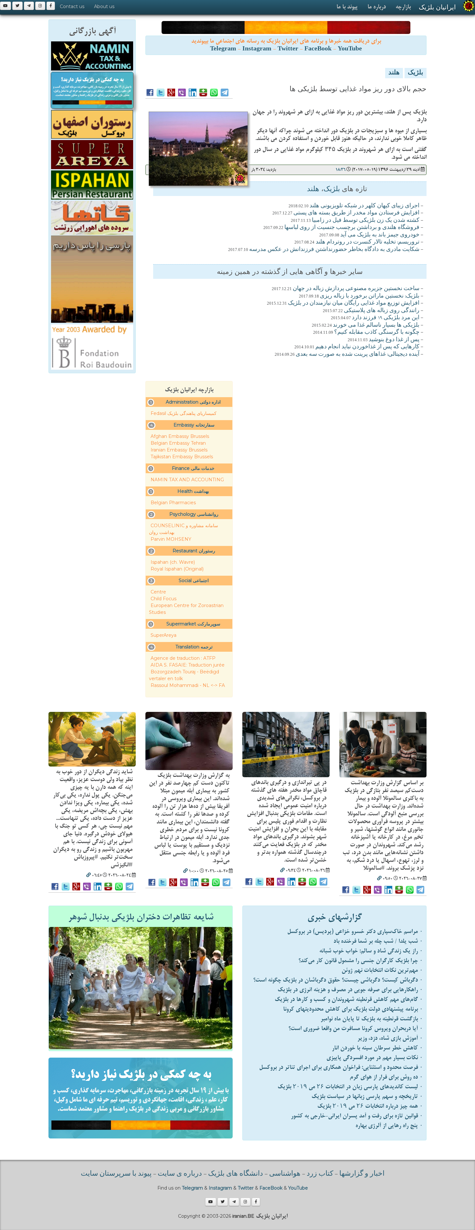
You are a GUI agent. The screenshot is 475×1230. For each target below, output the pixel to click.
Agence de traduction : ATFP (183, 658)
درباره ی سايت (180, 1174)
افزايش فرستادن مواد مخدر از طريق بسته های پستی (356, 213)
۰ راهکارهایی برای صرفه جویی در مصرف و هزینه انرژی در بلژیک (350, 990)
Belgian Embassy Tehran (178, 443)
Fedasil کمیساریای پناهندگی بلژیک (183, 413)
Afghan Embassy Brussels (180, 436)
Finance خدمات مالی (193, 468)
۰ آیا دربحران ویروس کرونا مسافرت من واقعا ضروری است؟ (355, 1029)
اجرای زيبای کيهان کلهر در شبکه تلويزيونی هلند (364, 206)
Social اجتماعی (194, 580)
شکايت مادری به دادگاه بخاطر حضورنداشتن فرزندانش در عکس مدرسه (334, 249)
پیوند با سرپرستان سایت (116, 1174)
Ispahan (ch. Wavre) (173, 562)
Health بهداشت (193, 491)
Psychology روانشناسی (193, 514)
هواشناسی (285, 1174)
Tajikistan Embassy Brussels (182, 457)
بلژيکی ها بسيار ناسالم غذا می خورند (376, 325)
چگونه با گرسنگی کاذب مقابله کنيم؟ (376, 332)
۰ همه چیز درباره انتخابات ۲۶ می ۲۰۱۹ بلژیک (370, 1106)
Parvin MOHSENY (171, 539)
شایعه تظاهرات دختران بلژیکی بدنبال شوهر (140, 917)
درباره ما (376, 7)
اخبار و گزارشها (362, 1174)
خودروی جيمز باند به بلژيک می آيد (379, 235)
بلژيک (415, 73)
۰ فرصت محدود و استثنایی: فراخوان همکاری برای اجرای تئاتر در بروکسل (341, 1067)
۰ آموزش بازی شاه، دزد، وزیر (390, 1038)
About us (104, 6)
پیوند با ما (347, 7)
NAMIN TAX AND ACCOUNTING (187, 480)
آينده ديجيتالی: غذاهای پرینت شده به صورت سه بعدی (357, 354)
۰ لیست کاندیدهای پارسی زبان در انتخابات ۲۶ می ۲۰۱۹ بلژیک (350, 1087)
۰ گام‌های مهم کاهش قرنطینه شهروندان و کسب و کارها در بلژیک (349, 1000)
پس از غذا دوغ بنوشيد (394, 340)
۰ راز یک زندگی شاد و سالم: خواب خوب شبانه (371, 951)
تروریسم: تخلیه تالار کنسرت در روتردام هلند (366, 242)
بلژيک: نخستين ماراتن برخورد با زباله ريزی (369, 296)
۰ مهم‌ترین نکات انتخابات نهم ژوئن (382, 970)
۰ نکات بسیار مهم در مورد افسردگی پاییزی (374, 1058)
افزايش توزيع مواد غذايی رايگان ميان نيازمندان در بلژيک (353, 303)
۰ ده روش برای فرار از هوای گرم (386, 1077)
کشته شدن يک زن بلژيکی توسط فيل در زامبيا (365, 220)
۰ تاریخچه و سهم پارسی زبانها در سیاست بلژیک (367, 1097)
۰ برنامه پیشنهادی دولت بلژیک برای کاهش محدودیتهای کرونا (353, 1009)
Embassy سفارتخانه (194, 425)
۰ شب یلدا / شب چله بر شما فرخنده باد (378, 941)
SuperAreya (163, 635)
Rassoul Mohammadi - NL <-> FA (188, 685)
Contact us (72, 6)
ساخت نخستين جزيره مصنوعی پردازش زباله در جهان (356, 289)
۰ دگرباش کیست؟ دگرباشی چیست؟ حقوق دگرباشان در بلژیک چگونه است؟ (338, 980)
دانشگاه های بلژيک (234, 1174)
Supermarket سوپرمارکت (193, 624)
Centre (158, 592)
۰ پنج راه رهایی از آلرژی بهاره (389, 1126)
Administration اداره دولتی (193, 402)
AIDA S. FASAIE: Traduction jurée (188, 665)
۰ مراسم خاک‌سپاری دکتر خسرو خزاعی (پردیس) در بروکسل (355, 932)
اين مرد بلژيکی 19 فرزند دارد (385, 318)
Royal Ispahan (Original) (177, 569)
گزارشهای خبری (334, 917)
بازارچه (403, 7)
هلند (394, 73)
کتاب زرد (320, 1174)
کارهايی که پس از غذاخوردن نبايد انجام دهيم (367, 347)
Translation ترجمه (194, 647)
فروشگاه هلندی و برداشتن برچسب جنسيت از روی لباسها (351, 227)
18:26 (340, 169)
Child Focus (163, 599)
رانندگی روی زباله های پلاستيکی (381, 311)
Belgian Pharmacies (173, 503)
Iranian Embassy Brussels (179, 450)
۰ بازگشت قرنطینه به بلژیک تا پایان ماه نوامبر (372, 1019)
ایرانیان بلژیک (437, 7)
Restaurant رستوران (194, 551)
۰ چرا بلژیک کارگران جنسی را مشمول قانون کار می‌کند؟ (360, 961)
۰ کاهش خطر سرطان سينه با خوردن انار (377, 1048)
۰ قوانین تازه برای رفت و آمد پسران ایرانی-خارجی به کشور (357, 1116)
